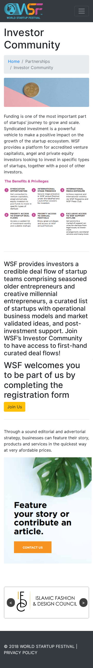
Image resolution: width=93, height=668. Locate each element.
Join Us (14, 406)
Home (14, 61)
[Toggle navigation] (81, 11)
